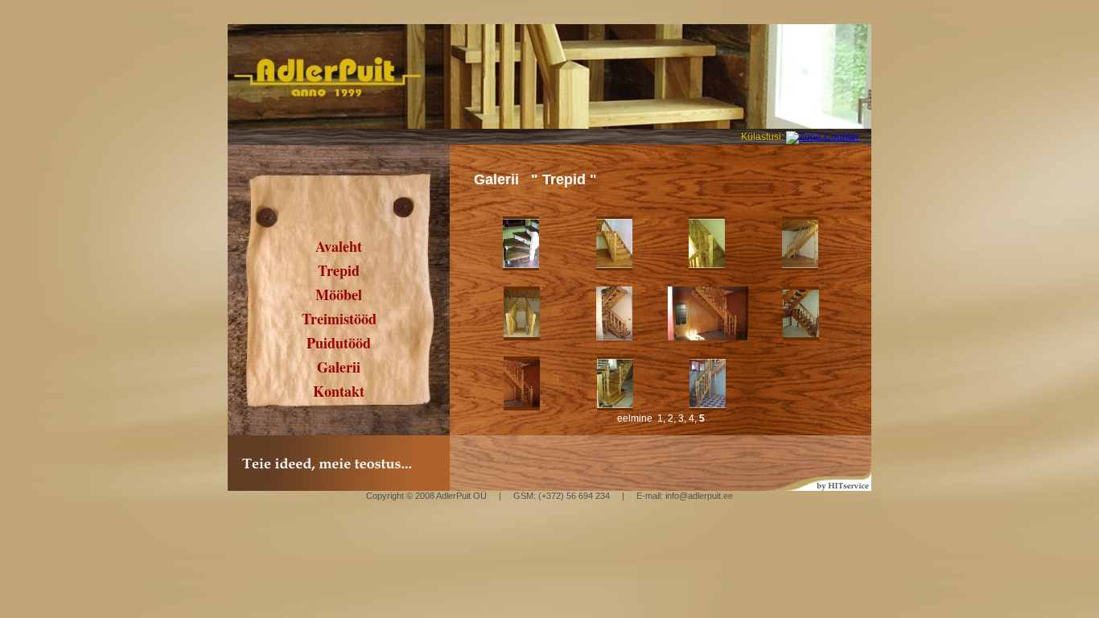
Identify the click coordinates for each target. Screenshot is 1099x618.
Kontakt (338, 391)
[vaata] (521, 267)
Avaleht (338, 246)
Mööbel (338, 294)
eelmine (634, 418)
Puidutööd (339, 342)
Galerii (338, 366)
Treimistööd (339, 318)
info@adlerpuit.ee (698, 496)
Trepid (339, 270)
